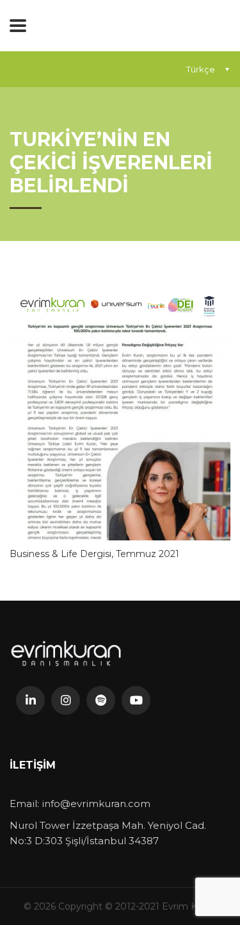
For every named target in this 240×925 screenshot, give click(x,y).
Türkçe (200, 69)
